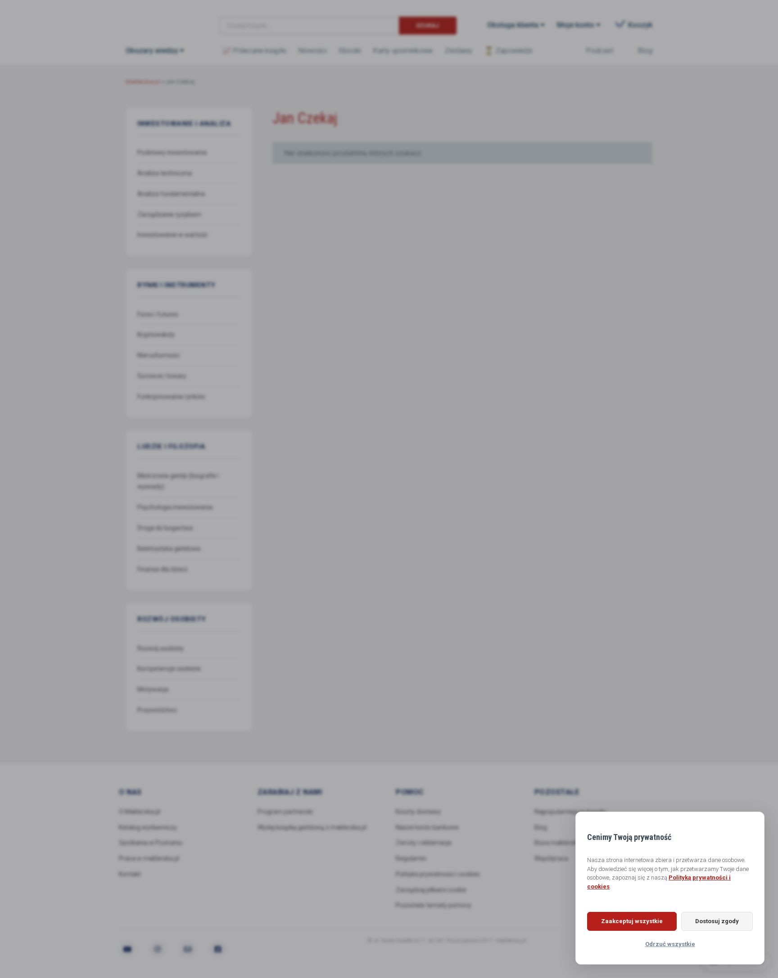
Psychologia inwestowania (175, 507)
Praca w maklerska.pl (149, 858)
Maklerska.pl (158, 18)
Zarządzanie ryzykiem (169, 214)
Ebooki (350, 50)
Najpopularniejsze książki (570, 811)
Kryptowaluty (156, 334)
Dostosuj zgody (717, 921)
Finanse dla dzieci (162, 569)
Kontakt (130, 874)
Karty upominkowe (403, 50)
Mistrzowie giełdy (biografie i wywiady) (178, 481)
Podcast (599, 50)
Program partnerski (285, 811)
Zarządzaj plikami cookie (431, 889)
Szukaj (427, 25)
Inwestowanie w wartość (172, 234)
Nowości (313, 50)
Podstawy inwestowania (172, 152)
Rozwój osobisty (160, 648)
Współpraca (551, 858)
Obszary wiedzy (152, 50)
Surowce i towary (161, 376)
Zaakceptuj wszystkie (632, 921)
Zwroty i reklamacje (424, 842)
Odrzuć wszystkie (670, 944)
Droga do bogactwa (165, 527)
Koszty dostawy (418, 811)
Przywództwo (157, 710)
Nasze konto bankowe (427, 827)
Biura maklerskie (558, 842)
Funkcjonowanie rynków (171, 396)
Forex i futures (157, 314)
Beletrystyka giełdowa (168, 548)
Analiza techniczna (164, 173)
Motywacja (152, 689)
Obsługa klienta (512, 25)
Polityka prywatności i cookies (438, 874)
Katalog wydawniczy (148, 827)
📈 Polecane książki (254, 50)
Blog (645, 50)
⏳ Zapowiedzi (508, 50)
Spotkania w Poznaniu (150, 842)
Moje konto (575, 25)
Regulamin (411, 858)
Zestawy (458, 50)
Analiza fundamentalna (171, 193)
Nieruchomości (158, 355)
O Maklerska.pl (139, 811)
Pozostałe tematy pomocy (433, 905)
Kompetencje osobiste (169, 668)
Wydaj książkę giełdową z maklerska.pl (312, 827)
